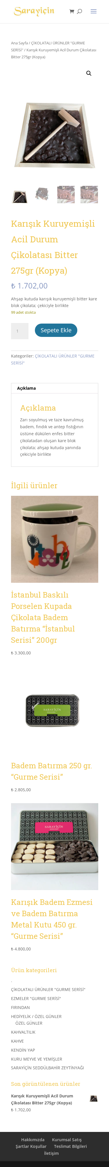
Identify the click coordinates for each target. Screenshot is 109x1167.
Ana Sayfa (19, 43)
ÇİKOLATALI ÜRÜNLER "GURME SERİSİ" (48, 989)
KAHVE (17, 1041)
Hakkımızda (32, 1139)
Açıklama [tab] (26, 388)
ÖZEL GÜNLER (28, 1023)
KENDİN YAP (23, 1050)
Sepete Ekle (56, 330)
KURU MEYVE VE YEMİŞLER (36, 1059)
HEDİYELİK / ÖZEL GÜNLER (36, 1016)
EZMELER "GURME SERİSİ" (36, 998)
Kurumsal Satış (67, 1139)
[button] (89, 73)
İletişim (51, 1153)
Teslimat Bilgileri (70, 1146)
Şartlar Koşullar (31, 1146)
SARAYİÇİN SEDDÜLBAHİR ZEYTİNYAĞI (47, 1067)
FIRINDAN (20, 1007)
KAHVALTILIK (23, 1032)
